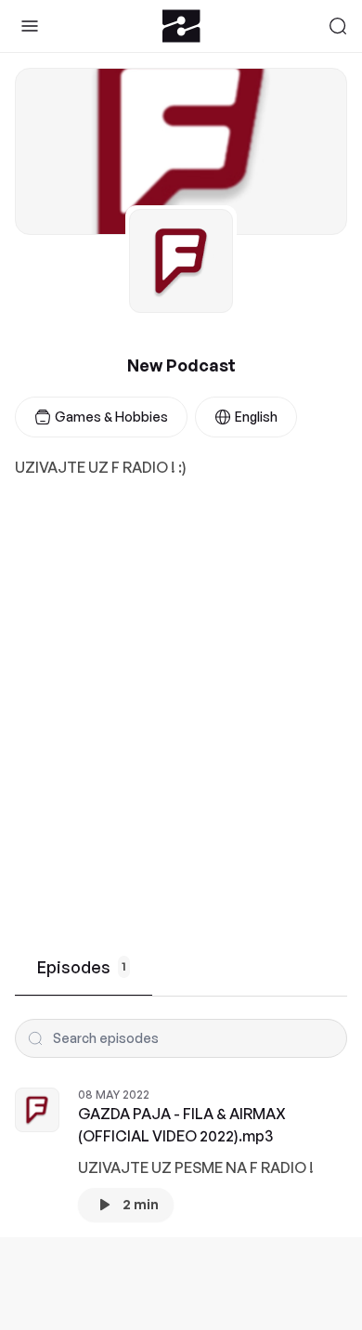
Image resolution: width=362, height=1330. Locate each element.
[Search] (338, 26)
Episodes (81, 967)
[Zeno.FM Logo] (181, 26)
